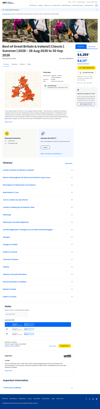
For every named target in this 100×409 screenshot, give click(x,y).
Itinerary (22, 64)
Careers (30, 398)
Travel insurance (89, 5)
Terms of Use (59, 398)
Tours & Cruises (6, 14)
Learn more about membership (51, 154)
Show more (8, 122)
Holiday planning (66, 5)
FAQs (70, 2)
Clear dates (52, 346)
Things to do (47, 5)
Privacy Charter (46, 398)
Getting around (56, 5)
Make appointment (86, 104)
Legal (53, 398)
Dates (29, 64)
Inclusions (14, 64)
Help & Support (81, 2)
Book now (81, 47)
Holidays (40, 5)
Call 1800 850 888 (87, 73)
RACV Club (5, 398)
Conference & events (77, 5)
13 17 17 (74, 2)
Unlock (45, 147)
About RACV (37, 398)
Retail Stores (22, 398)
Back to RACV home (92, 2)
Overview (6, 64)
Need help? (92, 47)
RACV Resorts (33, 5)
